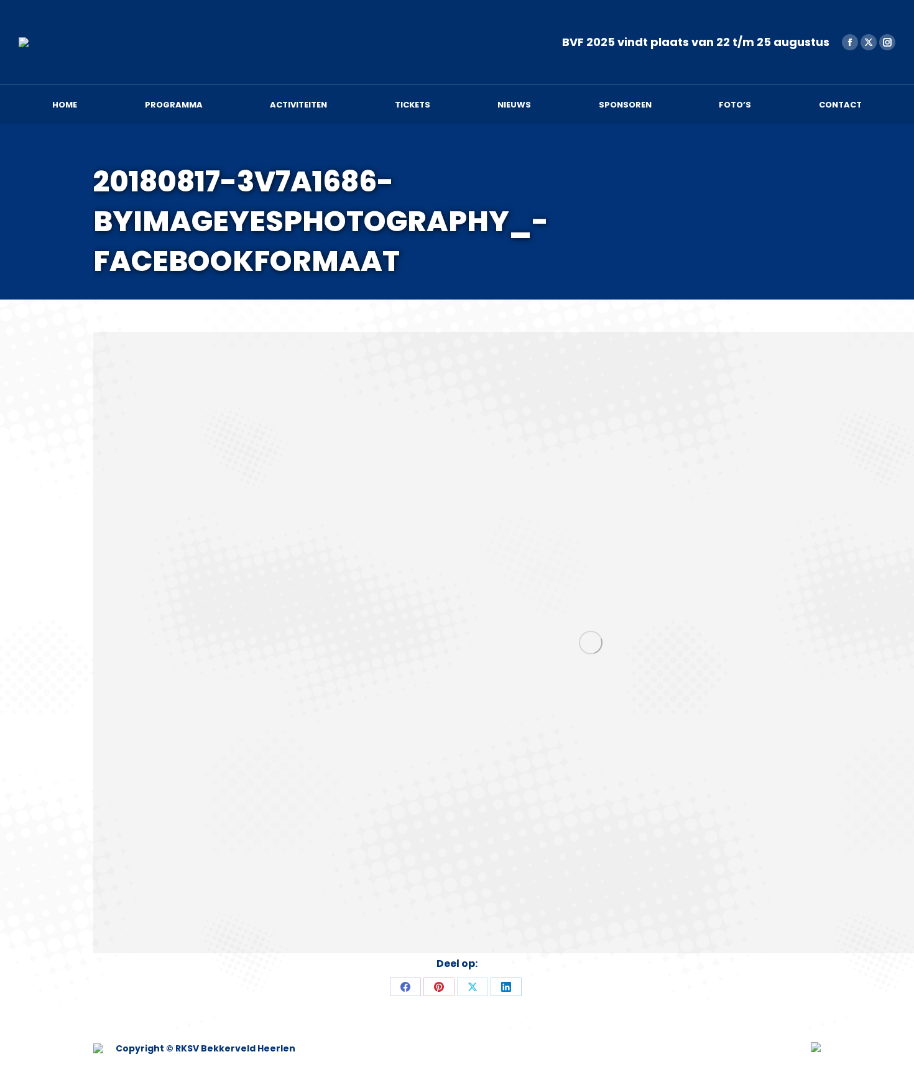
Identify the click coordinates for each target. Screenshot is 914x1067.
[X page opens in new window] (869, 42)
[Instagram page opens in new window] (887, 42)
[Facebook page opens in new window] (850, 42)
